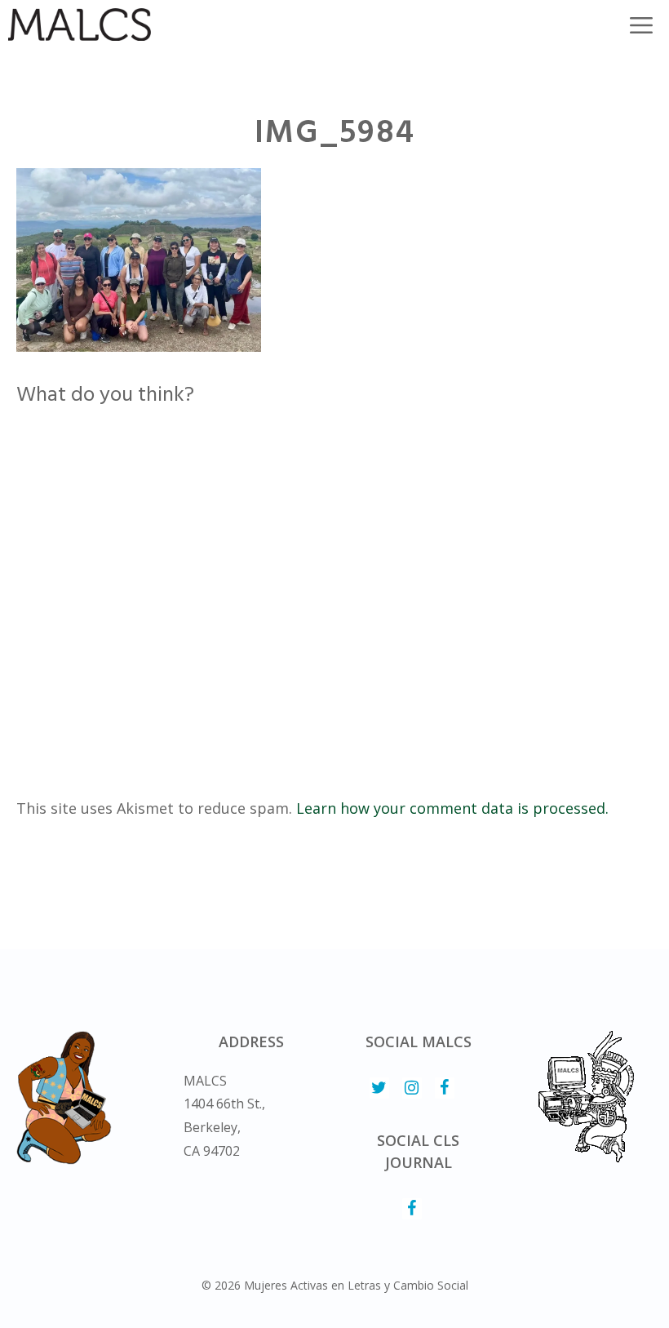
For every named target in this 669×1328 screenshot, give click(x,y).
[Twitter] (379, 1088)
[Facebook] (444, 1088)
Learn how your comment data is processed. (452, 808)
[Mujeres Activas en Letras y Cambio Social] (79, 24)
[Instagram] (412, 1088)
